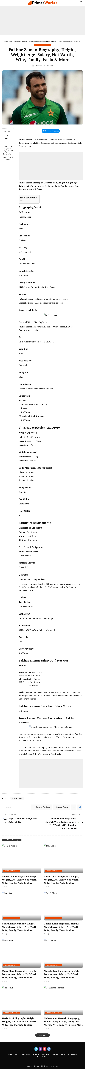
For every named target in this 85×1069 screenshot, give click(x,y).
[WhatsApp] (73, 807)
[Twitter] (36, 1049)
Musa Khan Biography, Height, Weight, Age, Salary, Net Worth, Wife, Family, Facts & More (19, 974)
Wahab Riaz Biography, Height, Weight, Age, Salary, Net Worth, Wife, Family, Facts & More (61, 974)
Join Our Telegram (52, 131)
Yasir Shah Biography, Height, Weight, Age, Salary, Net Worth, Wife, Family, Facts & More (19, 927)
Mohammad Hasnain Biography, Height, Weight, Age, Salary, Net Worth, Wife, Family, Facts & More (63, 1021)
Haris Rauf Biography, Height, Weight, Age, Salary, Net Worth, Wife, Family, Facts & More (19, 1021)
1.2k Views (50, 65)
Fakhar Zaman (17, 798)
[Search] (81, 2)
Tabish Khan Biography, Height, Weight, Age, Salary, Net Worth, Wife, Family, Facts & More (7, 153)
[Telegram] (79, 807)
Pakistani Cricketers (42, 45)
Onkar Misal (38, 65)
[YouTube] (44, 1049)
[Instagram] (40, 1049)
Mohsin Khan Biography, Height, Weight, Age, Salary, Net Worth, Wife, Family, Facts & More (20, 879)
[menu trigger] (4, 2)
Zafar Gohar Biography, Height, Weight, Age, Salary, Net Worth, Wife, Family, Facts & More (61, 879)
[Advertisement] (42, 20)
